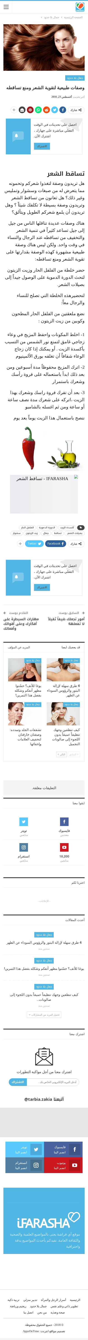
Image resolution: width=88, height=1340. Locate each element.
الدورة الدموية (47, 527)
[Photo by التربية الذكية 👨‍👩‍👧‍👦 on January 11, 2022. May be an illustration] (73, 1122)
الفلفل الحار (27, 527)
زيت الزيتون (32, 533)
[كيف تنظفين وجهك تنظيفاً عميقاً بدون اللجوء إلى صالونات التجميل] (63, 713)
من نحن (42, 1312)
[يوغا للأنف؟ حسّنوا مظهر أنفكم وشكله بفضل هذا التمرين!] (24, 669)
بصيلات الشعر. (74, 533)
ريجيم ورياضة (18, 1306)
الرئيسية (75, 1300)
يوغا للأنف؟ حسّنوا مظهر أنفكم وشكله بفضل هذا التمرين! (44, 969)
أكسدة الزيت (67, 527)
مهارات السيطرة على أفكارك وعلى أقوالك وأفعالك (21, 624)
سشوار (17, 533)
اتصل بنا (28, 1312)
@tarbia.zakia (38, 1099)
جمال (46, 533)
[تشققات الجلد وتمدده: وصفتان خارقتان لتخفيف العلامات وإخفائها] (24, 713)
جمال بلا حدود (75, 77)
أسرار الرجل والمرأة (53, 1300)
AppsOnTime (31, 1331)
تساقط (58, 533)
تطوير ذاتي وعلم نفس (64, 1306)
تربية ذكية (13, 1300)
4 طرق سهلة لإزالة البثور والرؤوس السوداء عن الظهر (44, 943)
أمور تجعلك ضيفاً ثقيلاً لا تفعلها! (66, 621)
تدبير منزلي (30, 1300)
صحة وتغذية (58, 1312)
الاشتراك (42, 146)
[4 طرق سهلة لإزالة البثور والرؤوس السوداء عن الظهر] (63, 669)
